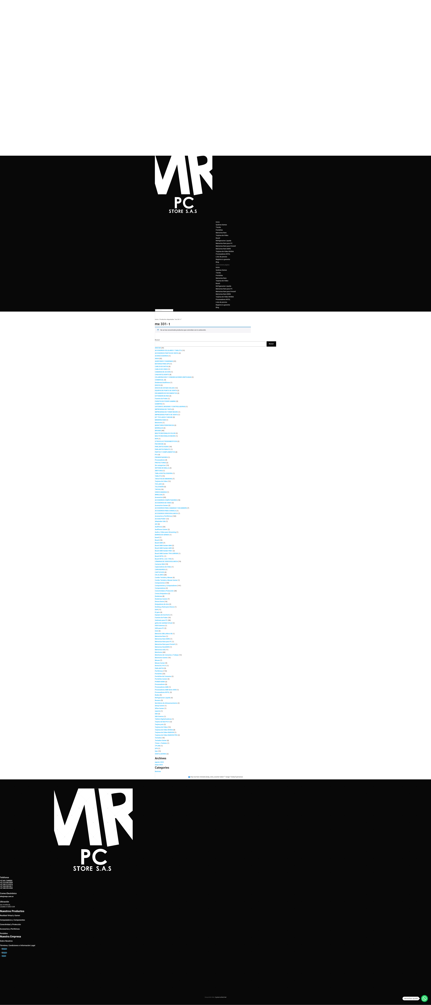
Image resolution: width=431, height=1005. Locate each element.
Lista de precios (221, 302)
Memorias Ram (221, 233)
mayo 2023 (159, 765)
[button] (424, 998)
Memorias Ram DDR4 (223, 249)
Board (218, 238)
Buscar (157, 340)
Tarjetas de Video (222, 235)
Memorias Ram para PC (224, 243)
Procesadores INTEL (223, 254)
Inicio (218, 267)
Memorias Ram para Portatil (226, 246)
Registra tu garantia (223, 259)
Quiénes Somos (221, 225)
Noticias (158, 771)
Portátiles (219, 230)
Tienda (218, 273)
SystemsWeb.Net (220, 997)
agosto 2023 (159, 762)
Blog (217, 307)
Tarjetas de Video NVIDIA (225, 251)
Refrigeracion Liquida (223, 241)
